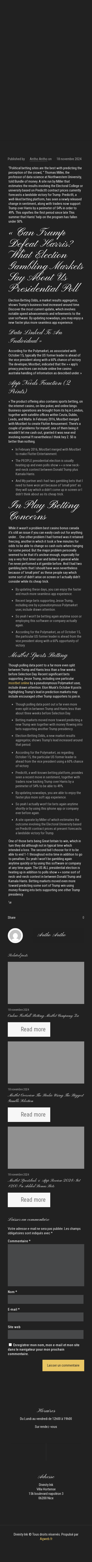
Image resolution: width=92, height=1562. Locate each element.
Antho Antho (38, 159)
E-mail (14, 1309)
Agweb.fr (46, 1539)
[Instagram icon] (48, 1546)
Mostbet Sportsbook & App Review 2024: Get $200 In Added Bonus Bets (44, 1183)
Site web (14, 1327)
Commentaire (19, 1241)
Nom (12, 1292)
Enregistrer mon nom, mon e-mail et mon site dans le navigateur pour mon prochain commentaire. (43, 1349)
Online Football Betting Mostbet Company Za (43, 1015)
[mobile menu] (86, 7)
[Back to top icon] (82, 1552)
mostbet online (18, 683)
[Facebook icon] (43, 1546)
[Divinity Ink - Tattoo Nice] (46, 7)
